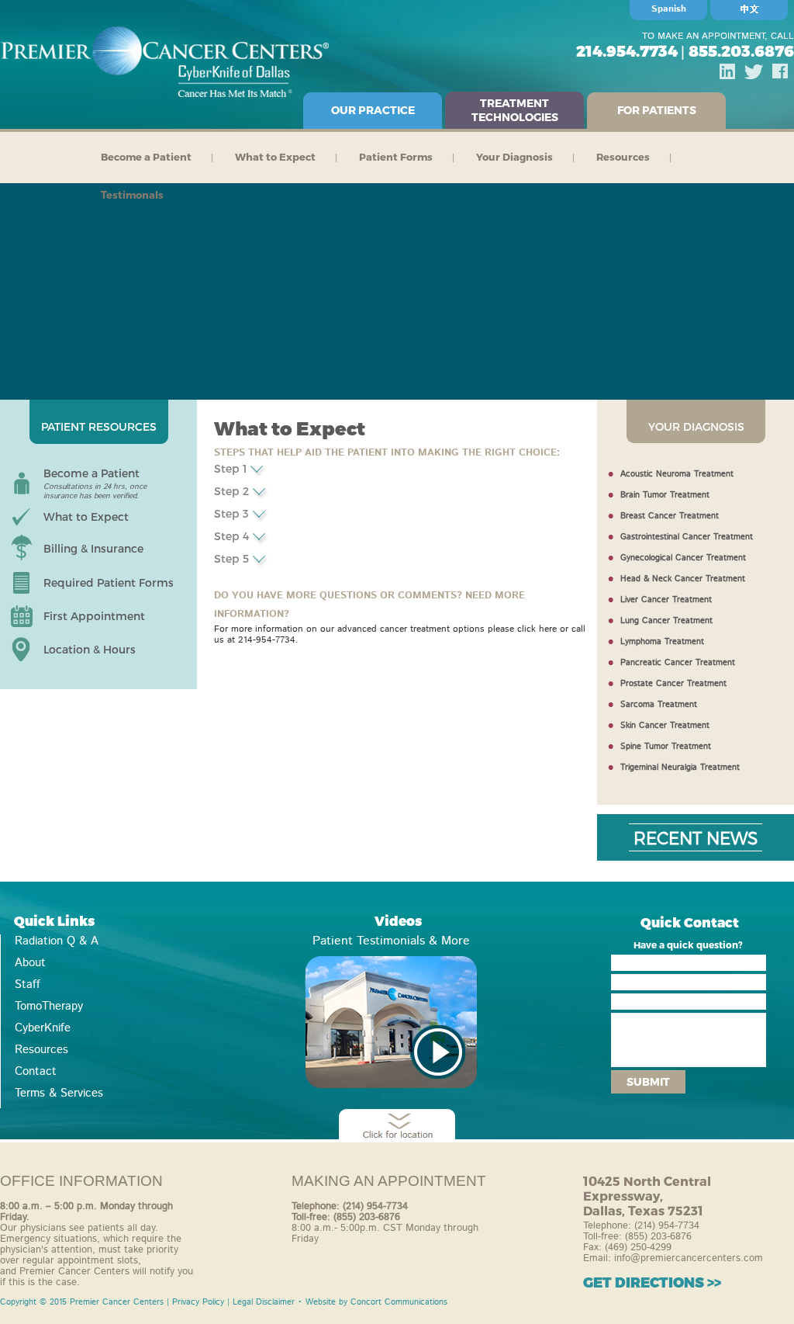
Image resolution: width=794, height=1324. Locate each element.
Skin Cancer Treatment (664, 725)
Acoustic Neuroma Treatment (677, 474)
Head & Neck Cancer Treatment (682, 579)
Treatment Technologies (514, 109)
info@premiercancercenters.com (688, 1258)
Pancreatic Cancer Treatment (677, 663)
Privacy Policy (198, 1302)
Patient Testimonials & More (391, 941)
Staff (27, 985)
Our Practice (373, 109)
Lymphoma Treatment (662, 642)
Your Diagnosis (514, 157)
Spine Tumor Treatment (665, 746)
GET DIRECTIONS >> (652, 1282)
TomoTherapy (49, 1007)
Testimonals (132, 195)
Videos (398, 920)
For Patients (656, 109)
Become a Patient (146, 157)
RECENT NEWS (695, 837)
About (30, 963)
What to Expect (275, 157)
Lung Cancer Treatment (666, 621)
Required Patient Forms (108, 582)
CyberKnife (43, 1028)
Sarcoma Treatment (658, 704)
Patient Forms (396, 157)
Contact (36, 1072)
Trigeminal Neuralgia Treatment (680, 767)
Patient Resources (99, 426)
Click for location (397, 1127)
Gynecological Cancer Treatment (683, 558)
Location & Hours (89, 649)
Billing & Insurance (93, 548)
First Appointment (94, 615)
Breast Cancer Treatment (669, 516)
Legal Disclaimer (264, 1302)
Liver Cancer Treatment (666, 600)
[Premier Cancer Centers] (391, 1022)
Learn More (258, 471)
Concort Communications (398, 1302)
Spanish (668, 9)
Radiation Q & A (56, 941)
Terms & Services (59, 1093)
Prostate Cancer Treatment (673, 684)
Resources (623, 157)
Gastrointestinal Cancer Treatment (686, 537)
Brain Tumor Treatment (664, 495)
